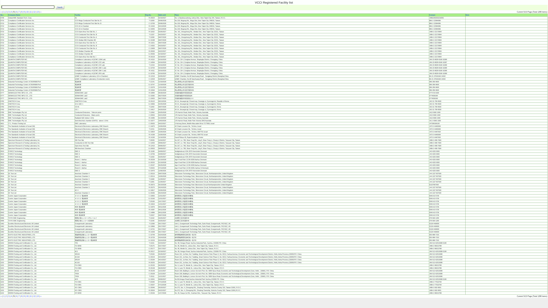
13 (38, 12)
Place (177, 15)
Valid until (162, 15)
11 (31, 12)
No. (2, 15)
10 (27, 12)
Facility (77, 15)
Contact (432, 15)
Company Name (14, 15)
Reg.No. (148, 15)
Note (467, 15)
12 (34, 12)
